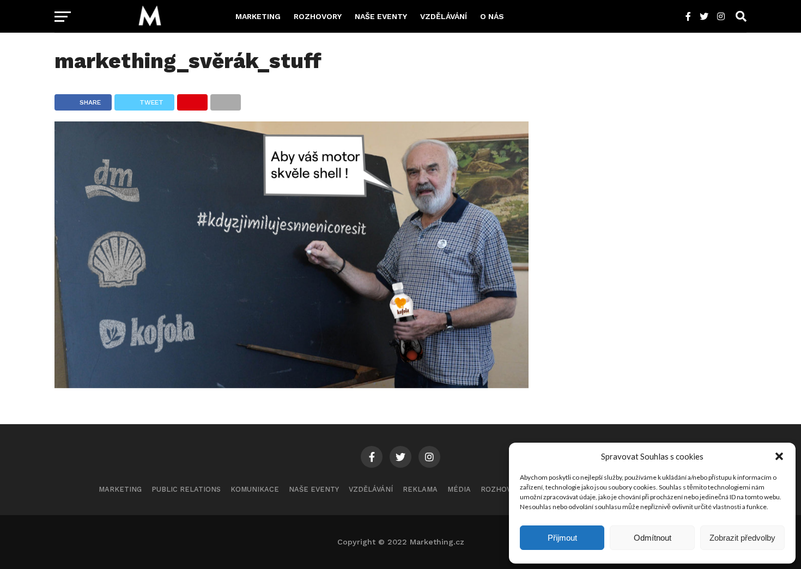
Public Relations (186, 489)
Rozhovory (318, 16)
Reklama (420, 489)
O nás (492, 16)
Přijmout (562, 537)
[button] (779, 456)
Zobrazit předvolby (742, 537)
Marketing (258, 16)
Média (459, 489)
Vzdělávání (443, 16)
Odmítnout (652, 537)
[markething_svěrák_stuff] (291, 384)
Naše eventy (381, 16)
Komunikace (254, 489)
